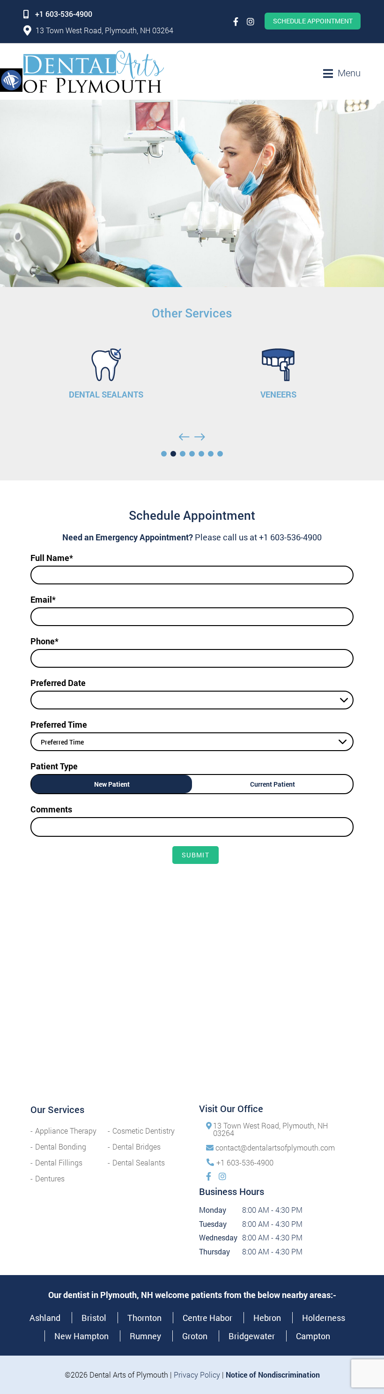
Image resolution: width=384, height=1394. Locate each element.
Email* (43, 599)
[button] (11, 79)
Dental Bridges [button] (136, 1146)
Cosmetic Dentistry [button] (143, 1131)
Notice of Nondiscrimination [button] (273, 1374)
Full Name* (51, 557)
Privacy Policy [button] (197, 1374)
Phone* (44, 641)
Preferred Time (58, 724)
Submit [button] (195, 854)
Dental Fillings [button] (58, 1162)
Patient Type (54, 766)
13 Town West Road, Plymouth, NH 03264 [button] (104, 30)
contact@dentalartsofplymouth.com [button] (275, 1147)
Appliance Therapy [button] (65, 1131)
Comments (51, 809)
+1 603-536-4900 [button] (63, 14)
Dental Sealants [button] (138, 1162)
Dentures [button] (50, 1178)
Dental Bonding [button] (60, 1146)
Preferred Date (58, 682)
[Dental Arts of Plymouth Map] (192, 1019)
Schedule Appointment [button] (313, 20)
